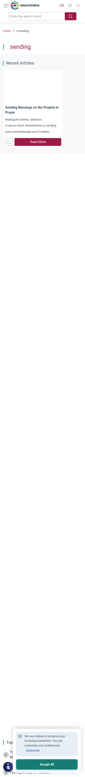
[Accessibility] (70, 5)
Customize (33, 750)
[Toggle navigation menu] (6, 5)
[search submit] (70, 16)
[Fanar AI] (8, 767)
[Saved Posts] (78, 5)
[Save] (9, 142)
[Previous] (4, 108)
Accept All (47, 764)
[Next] (81, 108)
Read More (38, 142)
